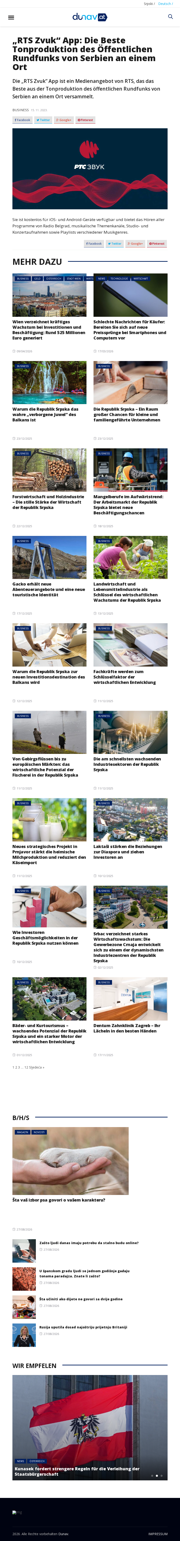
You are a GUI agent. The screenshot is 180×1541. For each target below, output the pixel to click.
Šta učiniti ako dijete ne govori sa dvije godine (81, 1299)
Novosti (39, 1132)
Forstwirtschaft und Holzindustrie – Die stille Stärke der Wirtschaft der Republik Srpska (48, 502)
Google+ (65, 120)
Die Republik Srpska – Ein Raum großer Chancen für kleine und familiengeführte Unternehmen (127, 414)
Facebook (23, 120)
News (101, 278)
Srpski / (149, 3)
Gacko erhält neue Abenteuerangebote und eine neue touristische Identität (48, 589)
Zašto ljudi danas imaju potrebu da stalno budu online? (89, 1243)
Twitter (44, 120)
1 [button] (152, 1475)
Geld (37, 278)
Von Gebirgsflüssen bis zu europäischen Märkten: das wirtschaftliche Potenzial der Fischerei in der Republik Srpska (45, 767)
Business (20, 109)
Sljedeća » (36, 1067)
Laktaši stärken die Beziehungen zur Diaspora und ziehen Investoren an (128, 852)
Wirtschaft (141, 278)
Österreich (53, 278)
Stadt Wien (74, 278)
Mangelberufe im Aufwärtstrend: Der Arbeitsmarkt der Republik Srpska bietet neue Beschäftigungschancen (128, 505)
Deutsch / (165, 3)
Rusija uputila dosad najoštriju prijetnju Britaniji (83, 1327)
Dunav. (63, 1534)
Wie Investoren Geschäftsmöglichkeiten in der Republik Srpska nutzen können (45, 937)
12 (26, 1067)
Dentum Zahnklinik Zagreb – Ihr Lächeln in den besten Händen (127, 1028)
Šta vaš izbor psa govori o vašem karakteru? (58, 1200)
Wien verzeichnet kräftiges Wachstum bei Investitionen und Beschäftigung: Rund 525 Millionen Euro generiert (48, 330)
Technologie (119, 278)
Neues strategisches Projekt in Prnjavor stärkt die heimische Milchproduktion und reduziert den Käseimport (49, 854)
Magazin (22, 1132)
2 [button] (157, 1475)
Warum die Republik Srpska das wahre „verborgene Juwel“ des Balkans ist (45, 414)
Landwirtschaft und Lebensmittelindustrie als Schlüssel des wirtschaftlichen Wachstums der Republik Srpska (127, 592)
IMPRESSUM (158, 1534)
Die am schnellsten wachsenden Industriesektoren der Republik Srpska (127, 764)
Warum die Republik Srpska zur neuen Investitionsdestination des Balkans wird (48, 677)
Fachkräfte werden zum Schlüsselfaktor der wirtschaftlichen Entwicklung (125, 677)
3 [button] (161, 1475)
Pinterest (86, 120)
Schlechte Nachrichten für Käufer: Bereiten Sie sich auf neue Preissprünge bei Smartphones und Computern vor (130, 330)
